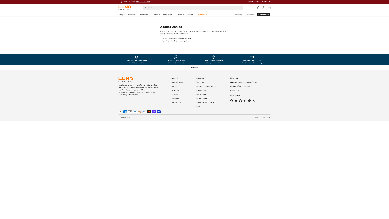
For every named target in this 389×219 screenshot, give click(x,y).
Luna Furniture (127, 117)
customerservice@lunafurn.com (247, 82)
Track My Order (253, 2)
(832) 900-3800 (244, 86)
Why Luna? (175, 90)
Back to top (194, 67)
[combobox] (193, 8)
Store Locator (235, 95)
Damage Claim (201, 90)
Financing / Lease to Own (244, 15)
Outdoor (190, 15)
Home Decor (167, 15)
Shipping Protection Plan (205, 102)
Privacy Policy (258, 117)
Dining (155, 15)
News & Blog (176, 102)
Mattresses (144, 15)
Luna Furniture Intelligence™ (206, 86)
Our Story (175, 86)
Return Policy (201, 94)
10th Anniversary (178, 82)
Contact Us (266, 2)
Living (121, 15)
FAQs (198, 106)
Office (179, 15)
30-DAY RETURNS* (143, 2)
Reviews (175, 94)
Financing (175, 98)
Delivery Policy (201, 98)
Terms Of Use (266, 117)
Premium (201, 15)
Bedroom (131, 15)
